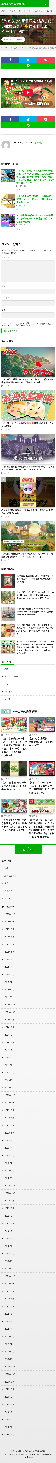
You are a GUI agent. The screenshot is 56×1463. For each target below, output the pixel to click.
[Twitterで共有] (28, 60)
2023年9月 (9, 1110)
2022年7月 (9, 1216)
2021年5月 (9, 1321)
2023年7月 (9, 1125)
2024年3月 (9, 1065)
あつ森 (49, 11)
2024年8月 (9, 1027)
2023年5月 (9, 1140)
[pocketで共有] (46, 60)
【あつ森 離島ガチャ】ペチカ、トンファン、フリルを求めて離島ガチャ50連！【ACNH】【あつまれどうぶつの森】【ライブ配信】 (14, 747)
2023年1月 (9, 1170)
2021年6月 (9, 1314)
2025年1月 (9, 989)
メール (5, 298)
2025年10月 (10, 921)
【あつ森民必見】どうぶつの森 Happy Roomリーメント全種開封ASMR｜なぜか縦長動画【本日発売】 (34, 611)
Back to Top (28, 850)
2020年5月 (9, 1412)
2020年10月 (10, 1374)
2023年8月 (9, 1118)
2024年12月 (10, 997)
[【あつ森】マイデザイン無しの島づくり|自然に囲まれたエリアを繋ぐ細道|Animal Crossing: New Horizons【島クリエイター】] (8, 597)
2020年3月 (9, 1427)
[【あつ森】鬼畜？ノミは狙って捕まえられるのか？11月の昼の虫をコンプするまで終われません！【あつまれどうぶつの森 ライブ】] (8, 630)
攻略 (3, 11)
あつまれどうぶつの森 (35, 1451)
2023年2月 (9, 1163)
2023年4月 (9, 1148)
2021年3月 (9, 1336)
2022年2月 (9, 1253)
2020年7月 (9, 1397)
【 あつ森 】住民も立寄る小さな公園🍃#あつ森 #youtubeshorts (14, 785)
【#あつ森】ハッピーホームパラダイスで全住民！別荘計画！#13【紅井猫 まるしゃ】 (41, 787)
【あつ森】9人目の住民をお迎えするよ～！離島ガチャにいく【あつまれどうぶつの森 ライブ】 (14, 824)
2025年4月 (9, 967)
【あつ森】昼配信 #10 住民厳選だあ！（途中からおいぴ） (41, 741)
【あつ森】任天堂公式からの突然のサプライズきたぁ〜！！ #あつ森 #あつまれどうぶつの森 (34, 579)
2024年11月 (10, 1004)
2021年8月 (9, 1299)
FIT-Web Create (33, 1454)
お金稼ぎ (38, 11)
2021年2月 (9, 1344)
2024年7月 (9, 1035)
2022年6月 (9, 1223)
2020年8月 (9, 1389)
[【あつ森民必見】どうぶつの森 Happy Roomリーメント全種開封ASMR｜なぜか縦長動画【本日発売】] (8, 614)
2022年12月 (10, 1178)
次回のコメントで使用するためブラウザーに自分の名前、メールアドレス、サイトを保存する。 (27, 324)
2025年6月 (9, 952)
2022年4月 (9, 1238)
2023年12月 (10, 1087)
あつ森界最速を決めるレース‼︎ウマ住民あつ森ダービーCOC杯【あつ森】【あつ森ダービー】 (34, 218)
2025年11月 (10, 914)
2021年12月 (10, 1268)
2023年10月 (10, 1102)
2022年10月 (10, 1193)
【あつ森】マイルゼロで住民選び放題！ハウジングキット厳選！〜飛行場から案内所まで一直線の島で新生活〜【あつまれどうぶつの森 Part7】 (41, 828)
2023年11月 (10, 1095)
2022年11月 (10, 1185)
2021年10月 (10, 1283)
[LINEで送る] (28, 66)
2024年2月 (9, 1072)
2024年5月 (9, 1050)
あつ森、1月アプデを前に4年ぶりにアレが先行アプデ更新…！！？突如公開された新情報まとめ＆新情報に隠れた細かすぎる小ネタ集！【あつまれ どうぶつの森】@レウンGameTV (35, 647)
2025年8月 (9, 937)
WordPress (28, 1457)
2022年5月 (9, 1231)
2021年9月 (9, 1291)
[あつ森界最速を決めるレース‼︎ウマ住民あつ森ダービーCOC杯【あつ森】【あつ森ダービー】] (8, 220)
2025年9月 (9, 929)
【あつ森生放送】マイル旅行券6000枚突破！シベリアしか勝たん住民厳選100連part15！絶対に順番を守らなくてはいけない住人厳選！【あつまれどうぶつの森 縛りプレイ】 (35, 176)
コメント (5, 258)
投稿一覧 (38, 142)
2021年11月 (10, 1276)
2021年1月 (9, 1351)
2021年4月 (9, 1329)
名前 (4, 286)
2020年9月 (9, 1382)
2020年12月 (10, 1359)
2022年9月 (9, 1201)
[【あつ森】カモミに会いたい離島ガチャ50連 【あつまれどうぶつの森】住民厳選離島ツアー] (8, 201)
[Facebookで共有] (10, 60)
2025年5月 (9, 959)
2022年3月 (9, 1246)
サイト (4, 310)
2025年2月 (9, 982)
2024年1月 (9, 1080)
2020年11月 (10, 1366)
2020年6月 (9, 1404)
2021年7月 (9, 1306)
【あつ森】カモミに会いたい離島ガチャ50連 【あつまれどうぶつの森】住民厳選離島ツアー (35, 199)
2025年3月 (9, 974)
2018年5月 (9, 1434)
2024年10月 (10, 1012)
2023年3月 (9, 1155)
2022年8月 (9, 1208)
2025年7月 (9, 944)
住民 (28, 11)
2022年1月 (9, 1261)
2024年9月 (9, 1020)
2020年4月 (9, 1419)
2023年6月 (9, 1133)
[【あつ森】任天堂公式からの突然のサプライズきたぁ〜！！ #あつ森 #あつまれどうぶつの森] (8, 581)
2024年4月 (9, 1057)
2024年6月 (9, 1042)
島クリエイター (16, 11)
